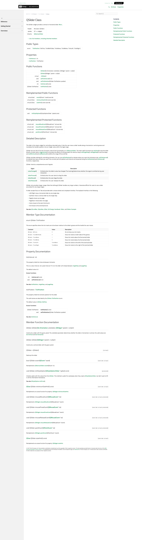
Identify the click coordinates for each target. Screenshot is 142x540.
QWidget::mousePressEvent (43, 412)
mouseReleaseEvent (41, 129)
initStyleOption (36, 113)
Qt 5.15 (28, 14)
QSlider (43, 71)
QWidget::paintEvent (41, 433)
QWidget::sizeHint (58, 443)
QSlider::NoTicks (42, 302)
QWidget (59, 328)
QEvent (42, 360)
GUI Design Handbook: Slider (56, 209)
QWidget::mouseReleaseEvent (43, 423)
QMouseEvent (53, 397)
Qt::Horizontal (39, 335)
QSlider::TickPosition (53, 298)
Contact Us (107, 3)
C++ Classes (41, 14)
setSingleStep (85, 152)
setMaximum (43, 154)
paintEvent (39, 132)
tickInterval (32, 58)
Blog (112, 3)
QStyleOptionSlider (52, 371)
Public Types (116, 22)
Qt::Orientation (42, 328)
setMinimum (32, 154)
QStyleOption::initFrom (37, 381)
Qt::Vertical (29, 335)
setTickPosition (45, 81)
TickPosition (36, 48)
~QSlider (43, 76)
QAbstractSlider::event (41, 366)
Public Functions (118, 28)
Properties (116, 25)
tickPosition (32, 61)
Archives (113, 7)
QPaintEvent (47, 428)
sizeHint (39, 103)
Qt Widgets (34, 14)
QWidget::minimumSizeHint (60, 392)
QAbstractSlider (38, 34)
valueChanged (32, 171)
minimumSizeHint (42, 100)
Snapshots (121, 7)
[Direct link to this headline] (39, 44)
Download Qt (119, 3)
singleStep (76, 266)
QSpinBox (40, 209)
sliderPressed (32, 175)
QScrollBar (34, 209)
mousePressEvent (41, 127)
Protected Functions (119, 34)
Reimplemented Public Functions (122, 31)
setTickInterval (45, 79)
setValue (96, 151)
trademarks (76, 449)
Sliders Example (71, 209)
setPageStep (94, 152)
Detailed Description (119, 40)
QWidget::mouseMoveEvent (43, 402)
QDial (45, 209)
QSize (28, 386)
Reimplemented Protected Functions (123, 37)
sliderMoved (31, 178)
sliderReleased (32, 181)
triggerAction (43, 152)
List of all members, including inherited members (43, 39)
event (38, 97)
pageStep (84, 266)
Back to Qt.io (23, 3)
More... (61, 25)
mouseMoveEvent (41, 124)
